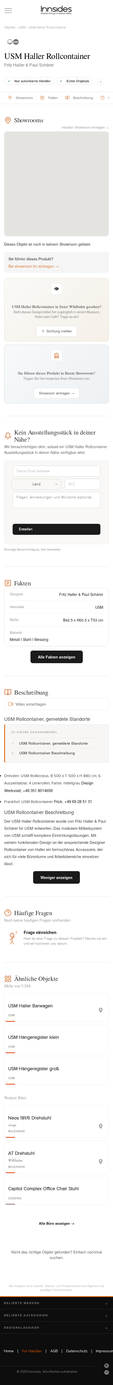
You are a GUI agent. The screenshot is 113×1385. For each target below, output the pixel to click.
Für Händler (32, 1351)
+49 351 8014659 (38, 790)
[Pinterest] (106, 1372)
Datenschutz (77, 1351)
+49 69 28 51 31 (78, 801)
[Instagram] (106, 1365)
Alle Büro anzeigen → (56, 1223)
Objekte (10, 27)
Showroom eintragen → (56, 393)
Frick (58, 801)
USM (22, 27)
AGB (54, 1351)
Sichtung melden (59, 330)
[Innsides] (56, 10)
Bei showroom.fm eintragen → (33, 266)
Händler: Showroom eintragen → (85, 127)
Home (9, 1351)
